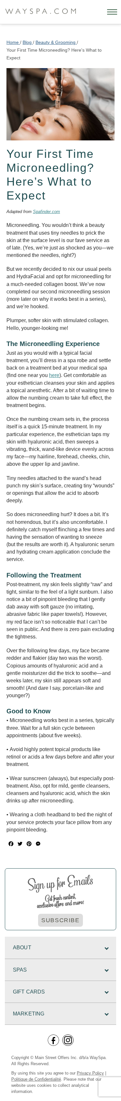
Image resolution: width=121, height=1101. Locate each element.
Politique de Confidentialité (36, 1079)
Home (13, 42)
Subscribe (60, 920)
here (54, 375)
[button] (112, 12)
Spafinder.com (46, 211)
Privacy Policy (90, 1073)
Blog (28, 42)
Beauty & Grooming (56, 42)
